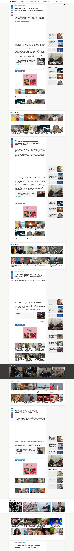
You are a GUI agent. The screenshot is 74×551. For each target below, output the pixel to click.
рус (61, 1)
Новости (22, 1)
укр (60, 1)
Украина (31, 1)
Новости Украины (20, 5)
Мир (35, 1)
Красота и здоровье (46, 1)
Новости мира (19, 271)
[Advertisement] (29, 31)
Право (27, 1)
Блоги (39, 1)
